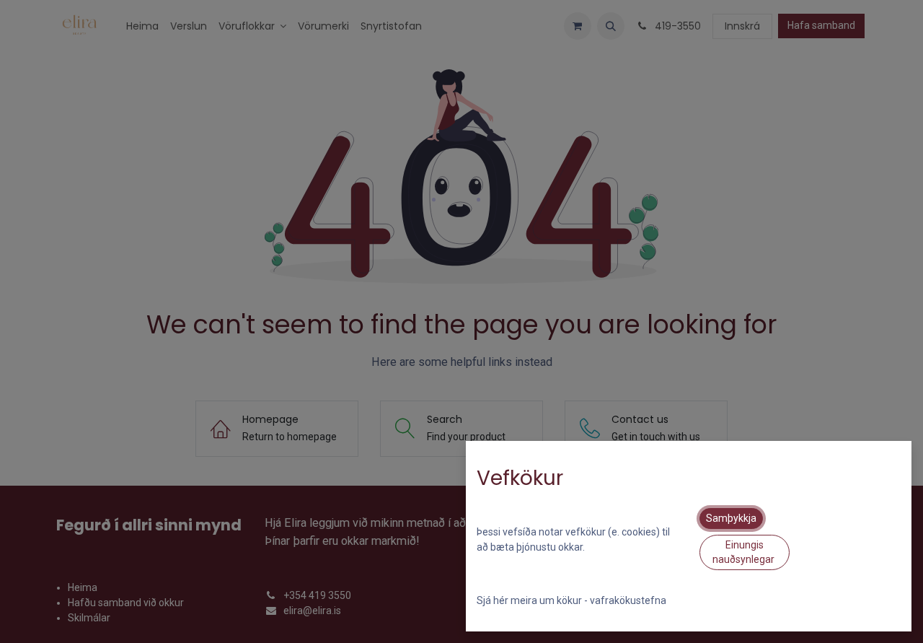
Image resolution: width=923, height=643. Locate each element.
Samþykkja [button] (731, 518)
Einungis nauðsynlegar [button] (744, 552)
